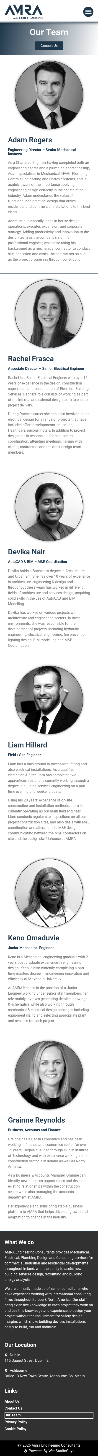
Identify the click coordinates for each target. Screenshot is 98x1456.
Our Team (13, 1415)
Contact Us (13, 1408)
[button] (88, 12)
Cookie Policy (15, 1429)
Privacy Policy (16, 1422)
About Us (12, 1401)
